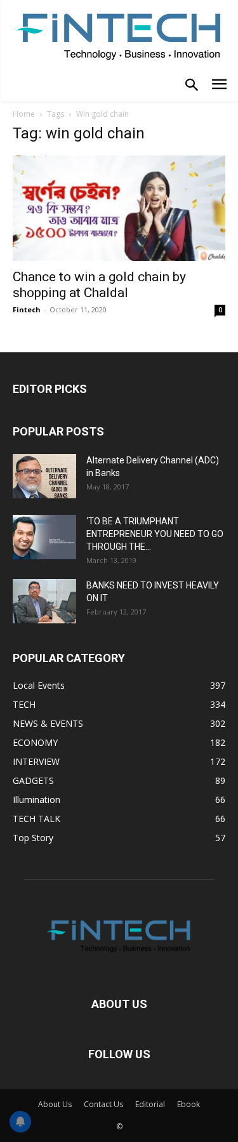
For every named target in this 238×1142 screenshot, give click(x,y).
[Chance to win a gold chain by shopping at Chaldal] (119, 208)
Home (24, 114)
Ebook (188, 1104)
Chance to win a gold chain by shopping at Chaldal (99, 284)
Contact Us (103, 1104)
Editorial (150, 1104)
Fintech (27, 309)
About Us (55, 1104)
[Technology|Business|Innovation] (119, 35)
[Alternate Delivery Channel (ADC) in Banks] (44, 476)
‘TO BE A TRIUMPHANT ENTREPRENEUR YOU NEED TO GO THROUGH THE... (154, 534)
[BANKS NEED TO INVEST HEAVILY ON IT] (44, 601)
